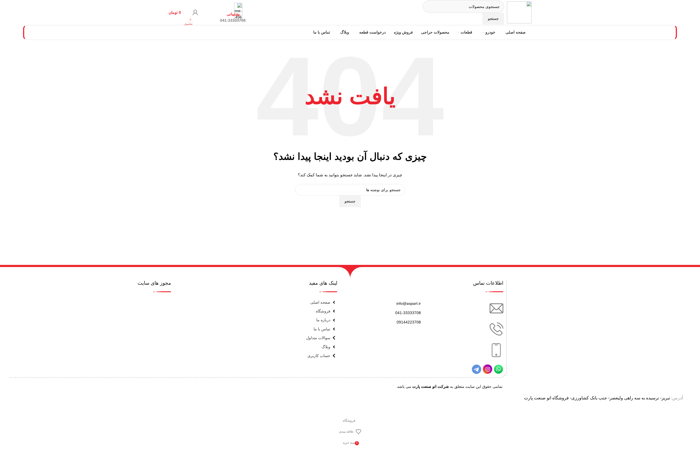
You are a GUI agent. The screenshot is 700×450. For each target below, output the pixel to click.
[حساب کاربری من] (195, 12)
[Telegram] (476, 369)
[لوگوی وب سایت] (519, 12)
